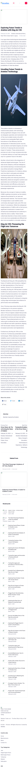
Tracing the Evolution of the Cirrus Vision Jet (21, 429)
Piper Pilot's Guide (5, 35)
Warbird (3, 759)
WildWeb (3, 726)
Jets (2, 750)
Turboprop (3, 757)
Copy (5, 404)
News (2, 740)
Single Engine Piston (6, 752)
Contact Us (4, 742)
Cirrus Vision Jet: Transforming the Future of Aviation (7, 429)
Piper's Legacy (14, 35)
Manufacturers (4, 738)
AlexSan (5, 414)
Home (2, 736)
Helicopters (4, 761)
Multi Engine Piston (5, 755)
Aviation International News (18, 33)
